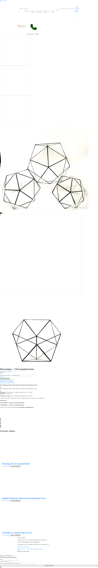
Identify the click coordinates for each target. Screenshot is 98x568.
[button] (49, 419)
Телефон (2, 561)
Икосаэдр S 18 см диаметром (6, 380)
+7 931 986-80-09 (77, 11)
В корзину (2, 377)
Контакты (72, 8)
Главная (21, 8)
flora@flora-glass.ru (38, 549)
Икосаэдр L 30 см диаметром (7, 381)
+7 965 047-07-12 (21, 549)
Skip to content (3, 0)
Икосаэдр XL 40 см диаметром (7, 382)
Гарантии (67, 8)
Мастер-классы (53, 11)
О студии (57, 9)
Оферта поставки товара (23, 546)
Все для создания (33, 11)
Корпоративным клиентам (46, 11)
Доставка (62, 8)
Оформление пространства (39, 11)
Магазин (26, 8)
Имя (1, 559)
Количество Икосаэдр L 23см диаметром (9, 375)
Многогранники (8, 371)
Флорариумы (27, 11)
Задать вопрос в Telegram (33, 34)
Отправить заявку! (49, 565)
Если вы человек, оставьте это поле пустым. (10, 563)
